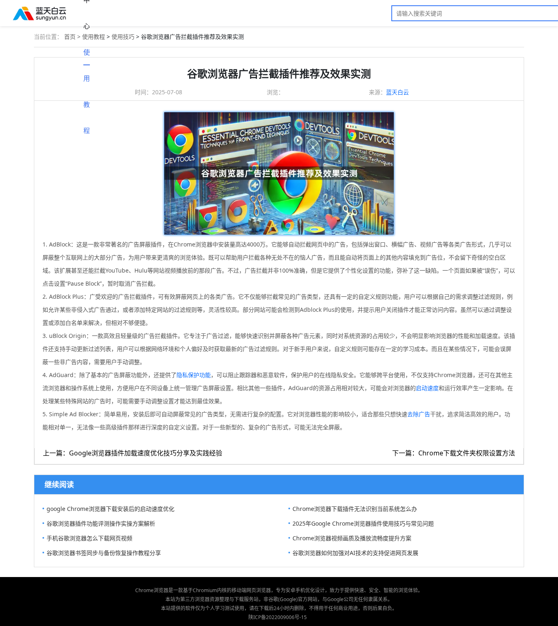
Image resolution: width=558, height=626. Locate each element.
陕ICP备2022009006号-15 (277, 617)
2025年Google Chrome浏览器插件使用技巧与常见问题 (363, 523)
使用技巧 (123, 36)
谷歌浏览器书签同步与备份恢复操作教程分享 (104, 553)
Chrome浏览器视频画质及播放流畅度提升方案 (351, 538)
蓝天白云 (397, 92)
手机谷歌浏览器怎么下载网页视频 (89, 538)
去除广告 (418, 414)
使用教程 (86, 56)
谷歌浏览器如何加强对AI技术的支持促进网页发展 (355, 553)
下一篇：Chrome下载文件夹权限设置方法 (453, 452)
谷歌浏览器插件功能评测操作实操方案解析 (101, 523)
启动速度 (427, 388)
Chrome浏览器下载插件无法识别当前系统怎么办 (354, 509)
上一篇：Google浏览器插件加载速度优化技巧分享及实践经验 (132, 452)
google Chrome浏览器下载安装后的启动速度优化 (110, 509)
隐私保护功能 (193, 375)
